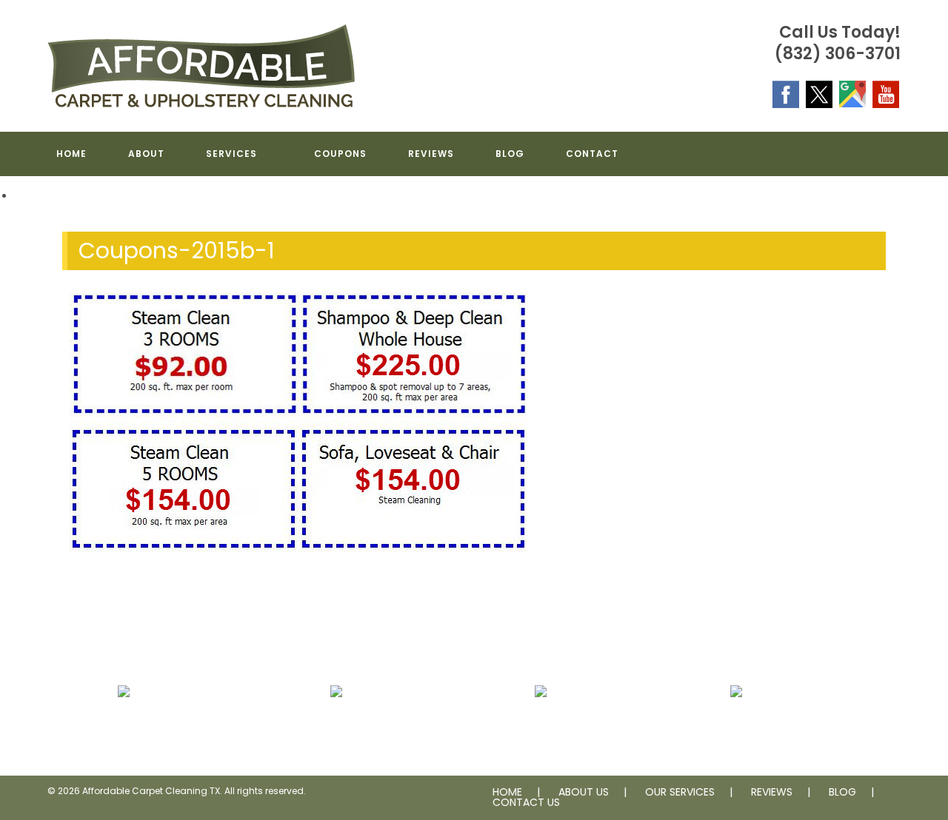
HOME (507, 791)
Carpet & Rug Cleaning (123, 727)
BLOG (842, 791)
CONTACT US (526, 802)
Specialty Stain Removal (736, 727)
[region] (474, 196)
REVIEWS (771, 791)
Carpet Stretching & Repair (336, 727)
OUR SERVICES (680, 791)
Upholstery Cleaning (540, 727)
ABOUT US (583, 791)
